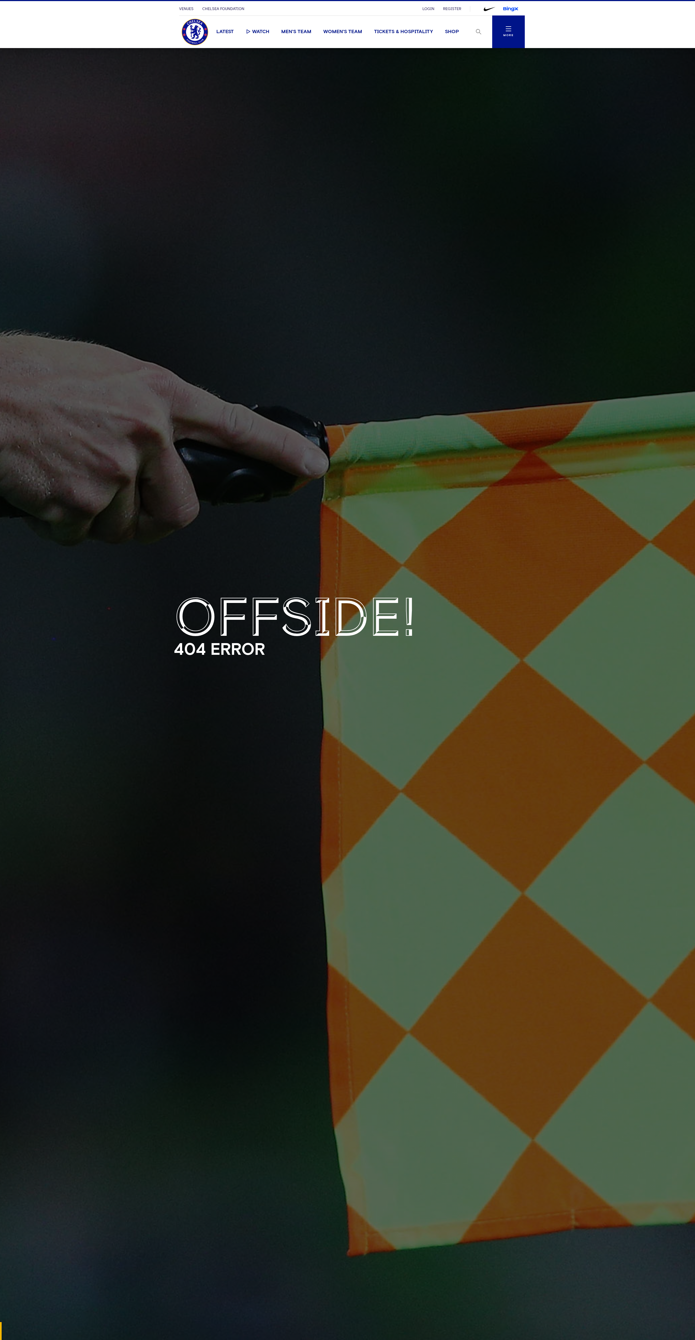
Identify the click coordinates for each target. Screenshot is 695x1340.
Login (428, 9)
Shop (452, 31)
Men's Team (296, 31)
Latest (225, 31)
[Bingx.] (511, 9)
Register (452, 9)
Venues (186, 9)
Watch (260, 31)
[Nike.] (489, 9)
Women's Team (342, 31)
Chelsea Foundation (223, 9)
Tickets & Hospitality (403, 31)
